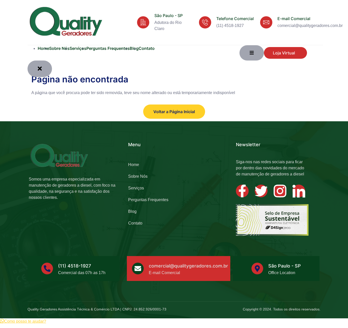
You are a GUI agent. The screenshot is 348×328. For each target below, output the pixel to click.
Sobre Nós (59, 48)
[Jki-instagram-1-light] (280, 191)
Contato (147, 48)
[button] (23, 321)
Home (43, 48)
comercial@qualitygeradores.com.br (188, 266)
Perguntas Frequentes (108, 48)
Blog (132, 211)
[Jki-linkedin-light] (298, 191)
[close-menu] (40, 69)
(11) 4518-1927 (74, 266)
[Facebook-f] (242, 191)
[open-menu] (251, 53)
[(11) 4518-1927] (47, 268)
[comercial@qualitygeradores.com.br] (138, 268)
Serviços (78, 48)
